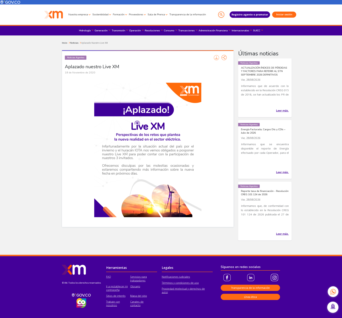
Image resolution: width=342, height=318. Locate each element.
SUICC (256, 30)
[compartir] (224, 57)
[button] (221, 15)
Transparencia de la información (187, 14)
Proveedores (136, 14)
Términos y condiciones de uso (180, 283)
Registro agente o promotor (250, 14)
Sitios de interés (116, 296)
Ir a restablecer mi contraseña (117, 288)
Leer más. (282, 110)
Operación (135, 30)
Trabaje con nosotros (113, 303)
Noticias (74, 42)
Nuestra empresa (78, 14)
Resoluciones (152, 30)
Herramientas (116, 267)
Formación (119, 14)
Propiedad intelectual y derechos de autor (183, 290)
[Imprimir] (216, 57)
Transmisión (118, 30)
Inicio (64, 42)
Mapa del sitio (138, 296)
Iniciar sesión (284, 14)
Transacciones (186, 30)
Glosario (135, 286)
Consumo (169, 30)
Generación (101, 30)
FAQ (108, 276)
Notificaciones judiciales (176, 276)
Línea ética (250, 297)
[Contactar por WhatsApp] (333, 291)
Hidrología (85, 30)
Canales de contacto (137, 303)
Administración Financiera (213, 30)
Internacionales (240, 30)
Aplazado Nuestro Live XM (94, 42)
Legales (167, 267)
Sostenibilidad (100, 14)
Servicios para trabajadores (138, 278)
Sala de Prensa (156, 14)
